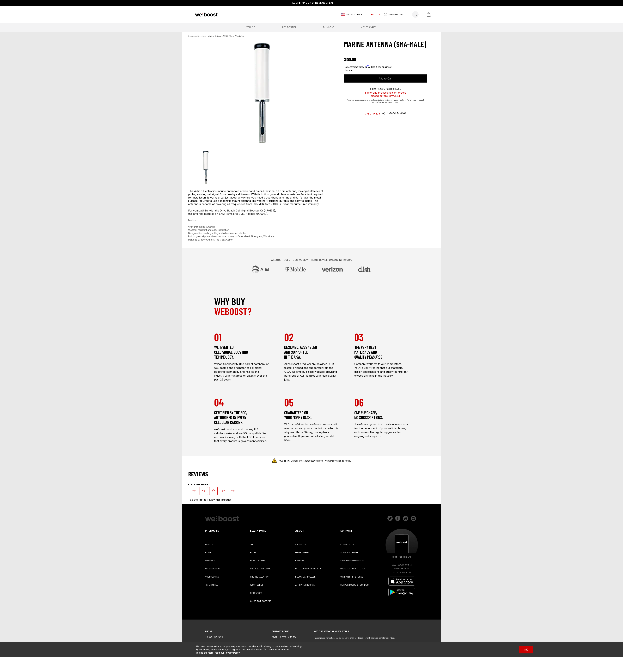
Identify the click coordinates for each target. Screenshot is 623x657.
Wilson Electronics (205, 191)
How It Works (258, 560)
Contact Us (347, 544)
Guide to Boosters (260, 601)
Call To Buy (376, 14)
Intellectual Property (308, 568)
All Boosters (212, 568)
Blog (253, 552)
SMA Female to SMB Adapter (237, 213)
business (328, 27)
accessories (369, 27)
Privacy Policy (232, 652)
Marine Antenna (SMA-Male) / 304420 (226, 36)
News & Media (302, 552)
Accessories (212, 577)
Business (210, 560)
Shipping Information (352, 560)
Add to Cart (385, 78)
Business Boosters (197, 36)
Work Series (256, 585)
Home (208, 552)
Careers (299, 560)
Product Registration (353, 568)
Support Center (349, 552)
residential (289, 27)
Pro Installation (259, 577)
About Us (300, 544)
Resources (256, 593)
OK (526, 649)
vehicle (250, 27)
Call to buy (372, 113)
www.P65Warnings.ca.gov (338, 460)
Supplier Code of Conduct (355, 585)
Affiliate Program (305, 585)
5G (251, 544)
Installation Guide (260, 568)
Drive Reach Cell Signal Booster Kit (241, 210)
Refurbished (212, 585)
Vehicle (209, 544)
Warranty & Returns (351, 577)
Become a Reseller (305, 577)
